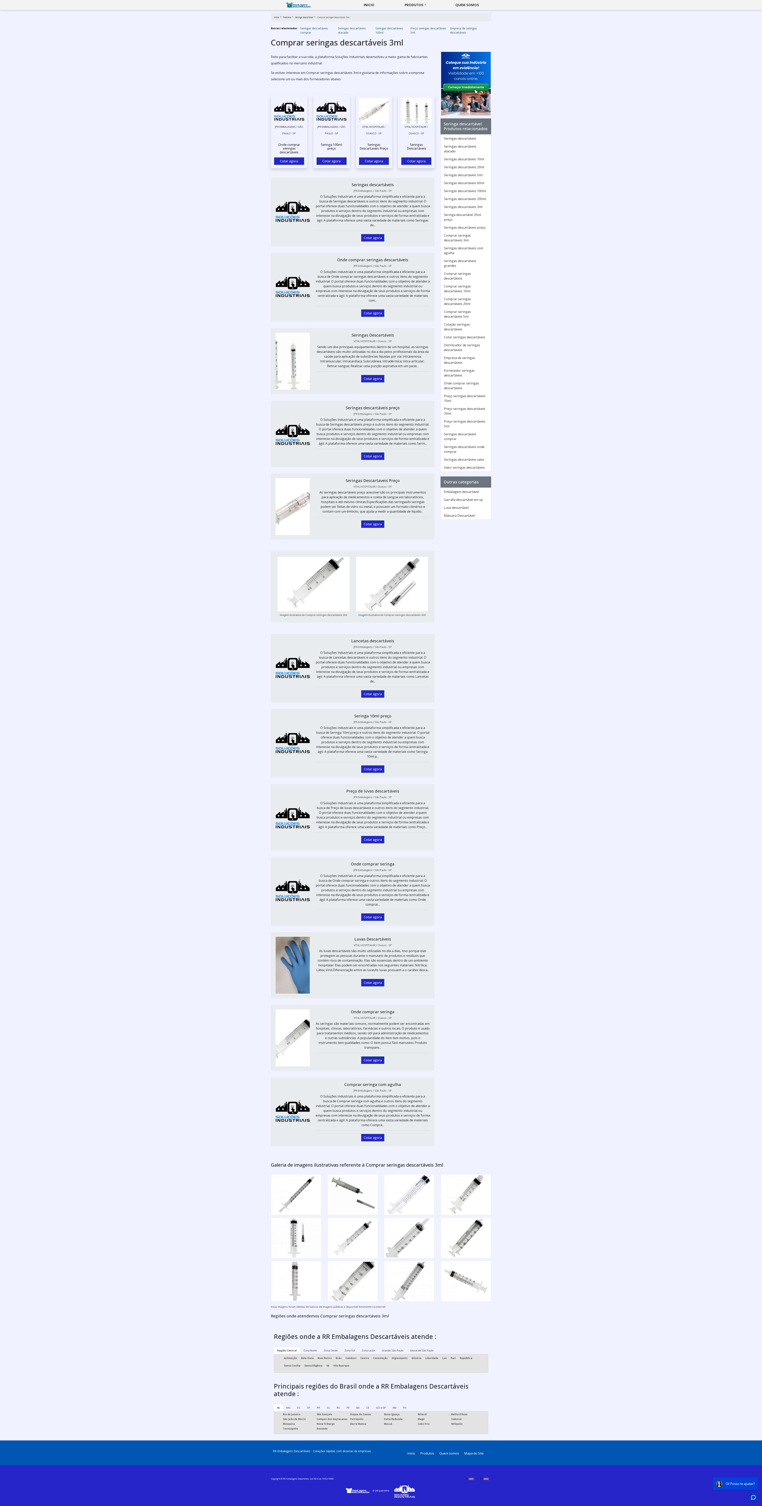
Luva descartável (456, 507)
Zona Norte (310, 1350)
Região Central (287, 1350)
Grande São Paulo (392, 1350)
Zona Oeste (331, 1350)
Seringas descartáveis (460, 138)
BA (358, 1407)
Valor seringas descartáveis (464, 467)
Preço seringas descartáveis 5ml (428, 30)
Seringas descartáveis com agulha (463, 250)
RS (338, 1407)
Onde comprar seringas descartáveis (461, 385)
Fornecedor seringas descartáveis (459, 372)
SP (308, 1407)
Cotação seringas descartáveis (457, 326)
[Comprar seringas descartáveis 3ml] (289, 110)
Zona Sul (349, 1350)
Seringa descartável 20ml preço (462, 217)
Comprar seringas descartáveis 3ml (457, 237)
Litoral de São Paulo (422, 1350)
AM (394, 1407)
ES (298, 1407)
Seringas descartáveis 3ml (463, 207)
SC (328, 1407)
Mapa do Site (474, 1453)
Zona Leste (368, 1350)
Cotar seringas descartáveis (464, 337)
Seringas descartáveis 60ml (464, 183)
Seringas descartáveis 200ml (465, 199)
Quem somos (467, 5)
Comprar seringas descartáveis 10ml (457, 288)
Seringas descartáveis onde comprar (464, 449)
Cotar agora (289, 161)
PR (318, 1407)
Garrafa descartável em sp (463, 499)
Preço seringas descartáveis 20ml (464, 411)
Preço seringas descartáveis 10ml (464, 398)
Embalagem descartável (461, 492)
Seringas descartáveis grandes (460, 263)
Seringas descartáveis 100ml (389, 30)
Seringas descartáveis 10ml (464, 159)
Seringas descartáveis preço (465, 227)
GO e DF (381, 1407)
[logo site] (298, 5)
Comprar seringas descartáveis (457, 276)
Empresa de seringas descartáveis (463, 30)
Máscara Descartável (459, 515)
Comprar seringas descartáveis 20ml (457, 301)
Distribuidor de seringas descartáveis (462, 347)
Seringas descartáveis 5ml (463, 175)
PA (404, 1407)
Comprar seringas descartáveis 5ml (457, 314)
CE (367, 1407)
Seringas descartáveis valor (464, 459)
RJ (278, 1407)
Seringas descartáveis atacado (352, 30)
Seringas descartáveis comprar (314, 30)
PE (348, 1407)
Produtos (414, 5)
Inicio (369, 5)
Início (411, 1453)
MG (288, 1407)
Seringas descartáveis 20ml (464, 167)
